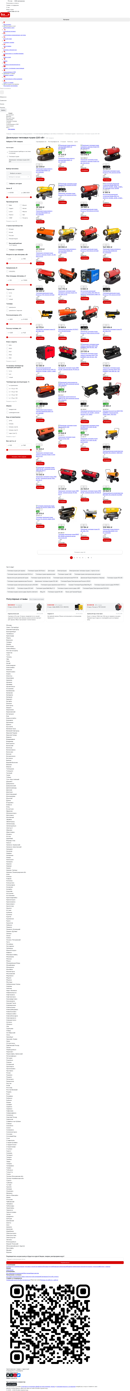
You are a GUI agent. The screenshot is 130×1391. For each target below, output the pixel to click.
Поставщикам (10, 1273)
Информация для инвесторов (25, 1266)
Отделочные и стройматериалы (14, 53)
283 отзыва (98, 605)
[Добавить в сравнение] (40, 164)
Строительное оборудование (13, 79)
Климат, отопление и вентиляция (14, 68)
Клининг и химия (8, 75)
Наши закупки (35, 1273)
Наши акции (9, 1270)
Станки (8, 123)
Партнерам (27, 1273)
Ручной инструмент (10, 31)
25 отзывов (58, 605)
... (85, 557)
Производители (48, 1266)
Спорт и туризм (8, 82)
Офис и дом (7, 57)
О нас (14, 1266)
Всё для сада (8, 38)
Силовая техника (9, 42)
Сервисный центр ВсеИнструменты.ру (18, 1280)
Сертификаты (39, 1266)
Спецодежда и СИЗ (10, 72)
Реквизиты (9, 1266)
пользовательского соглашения (66, 1386)
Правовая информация (60, 1266)
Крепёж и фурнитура (10, 50)
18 (88, 557)
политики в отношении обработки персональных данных (38, 1386)
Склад (5, 61)
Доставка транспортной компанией (30, 1276)
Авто (7, 127)
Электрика (9, 119)
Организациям (19, 1273)
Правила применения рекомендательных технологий (83, 1266)
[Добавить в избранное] (37, 164)
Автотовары (7, 46)
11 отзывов (18, 605)
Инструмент (7, 24)
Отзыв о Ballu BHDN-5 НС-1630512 (58, 607)
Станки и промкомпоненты (12, 64)
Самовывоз (44, 1276)
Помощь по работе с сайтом (49, 1280)
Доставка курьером (12, 1276)
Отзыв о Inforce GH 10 (15, 607)
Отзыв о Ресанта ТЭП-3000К (96, 607)
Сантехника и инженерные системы (15, 35)
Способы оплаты (53, 1276)
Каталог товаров (105, 1266)
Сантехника (10, 126)
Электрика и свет (9, 27)
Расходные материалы (11, 85)
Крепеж (8, 116)
